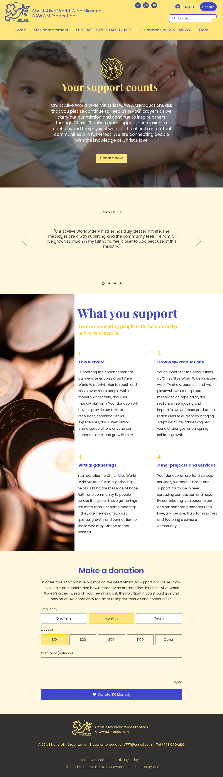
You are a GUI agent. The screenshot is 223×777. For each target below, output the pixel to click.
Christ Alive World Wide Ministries (121, 727)
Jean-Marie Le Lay (96, 766)
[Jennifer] (102, 283)
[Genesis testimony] (115, 283)
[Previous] (24, 241)
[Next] (198, 241)
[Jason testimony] (108, 283)
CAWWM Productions (112, 731)
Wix (155, 766)
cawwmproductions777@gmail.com (122, 744)
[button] (214, 19)
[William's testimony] (121, 283)
